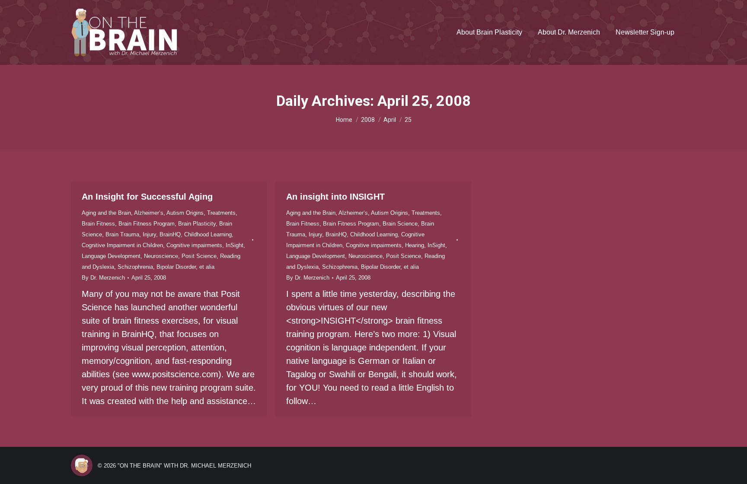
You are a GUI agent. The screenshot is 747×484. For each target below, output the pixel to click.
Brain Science (400, 223)
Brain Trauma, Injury (130, 234)
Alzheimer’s (148, 213)
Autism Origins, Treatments (201, 213)
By (103, 277)
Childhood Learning (208, 234)
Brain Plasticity (197, 223)
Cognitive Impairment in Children (122, 245)
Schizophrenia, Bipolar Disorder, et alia (166, 267)
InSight (234, 245)
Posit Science (199, 256)
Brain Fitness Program (146, 223)
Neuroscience (161, 256)
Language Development (111, 256)
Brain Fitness (98, 223)
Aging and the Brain (106, 213)
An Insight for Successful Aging (147, 196)
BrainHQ (170, 234)
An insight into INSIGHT (335, 196)
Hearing (414, 245)
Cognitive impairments (194, 245)
